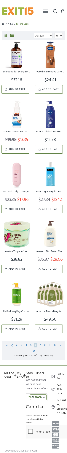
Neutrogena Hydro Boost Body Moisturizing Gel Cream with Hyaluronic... (50, 191)
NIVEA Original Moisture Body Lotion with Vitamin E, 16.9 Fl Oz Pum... (50, 131)
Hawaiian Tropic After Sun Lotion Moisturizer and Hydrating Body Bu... (17, 251)
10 (55, 345)
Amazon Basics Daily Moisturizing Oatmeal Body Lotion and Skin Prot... (50, 311)
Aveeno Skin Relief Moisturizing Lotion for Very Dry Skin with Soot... (50, 251)
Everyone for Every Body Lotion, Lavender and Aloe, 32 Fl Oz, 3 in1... (17, 72)
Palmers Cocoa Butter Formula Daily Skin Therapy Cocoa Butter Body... (17, 131)
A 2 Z (10, 24)
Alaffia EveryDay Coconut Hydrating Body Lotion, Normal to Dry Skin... (17, 311)
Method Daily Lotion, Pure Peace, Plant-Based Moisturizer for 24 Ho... (17, 191)
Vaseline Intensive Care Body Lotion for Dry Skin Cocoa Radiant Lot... (50, 72)
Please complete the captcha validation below (36, 419)
